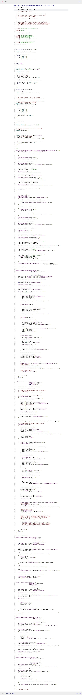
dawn (15, 5)
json (80, 693)
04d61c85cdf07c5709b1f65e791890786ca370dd (32, 5)
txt (77, 693)
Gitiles (7, 693)
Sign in (80, 1)
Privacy (9, 693)
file (36, 9)
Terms (13, 693)
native (52, 5)
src (45, 5)
